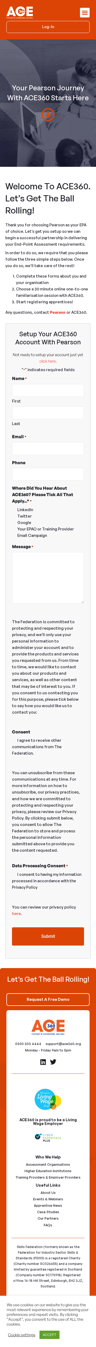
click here (47, 361)
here (16, 913)
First (16, 401)
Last (16, 423)
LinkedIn (25, 509)
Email (19, 436)
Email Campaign (32, 535)
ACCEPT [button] (49, 1335)
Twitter (24, 516)
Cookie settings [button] (21, 1335)
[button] (85, 12)
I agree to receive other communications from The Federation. (37, 747)
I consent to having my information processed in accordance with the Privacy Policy (46, 881)
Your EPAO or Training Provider (45, 529)
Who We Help (48, 1157)
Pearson (58, 312)
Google (24, 522)
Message (22, 546)
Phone (18, 462)
